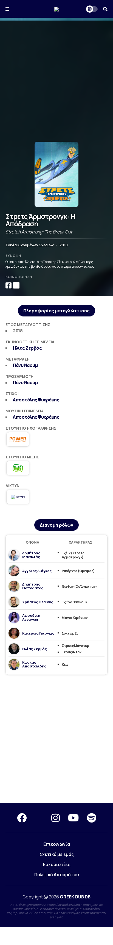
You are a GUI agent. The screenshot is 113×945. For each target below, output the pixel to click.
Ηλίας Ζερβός (27, 348)
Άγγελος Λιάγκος (37, 571)
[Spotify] (91, 817)
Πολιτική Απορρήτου (56, 875)
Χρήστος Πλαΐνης (37, 602)
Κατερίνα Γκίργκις (38, 633)
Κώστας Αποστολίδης (34, 664)
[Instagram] (55, 817)
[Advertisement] (56, 77)
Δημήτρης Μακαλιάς (31, 555)
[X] (39, 817)
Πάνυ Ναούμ (25, 365)
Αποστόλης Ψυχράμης (36, 400)
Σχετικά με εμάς (56, 854)
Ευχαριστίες (56, 864)
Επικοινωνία (56, 844)
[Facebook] (22, 817)
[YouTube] (73, 817)
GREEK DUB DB (75, 897)
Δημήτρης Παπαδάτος (32, 586)
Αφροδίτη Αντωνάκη (31, 617)
